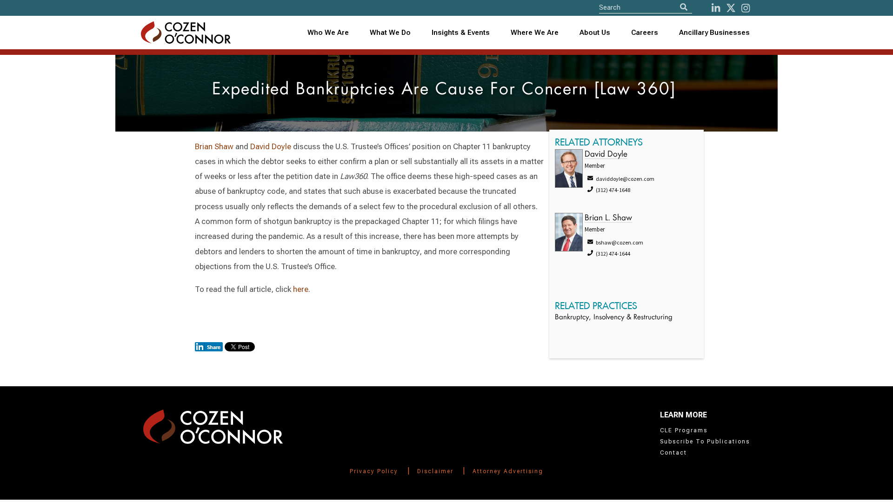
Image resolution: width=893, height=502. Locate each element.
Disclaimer (435, 471)
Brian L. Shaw (608, 218)
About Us (595, 32)
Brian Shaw (214, 146)
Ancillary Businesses (714, 32)
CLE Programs (683, 430)
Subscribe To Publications (705, 441)
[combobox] (460, 33)
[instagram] (745, 8)
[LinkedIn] (716, 8)
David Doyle (270, 146)
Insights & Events (461, 32)
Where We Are (535, 32)
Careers (644, 32)
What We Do (390, 32)
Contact (673, 452)
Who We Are (328, 32)
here (300, 289)
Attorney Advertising (508, 471)
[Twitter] (731, 8)
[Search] (684, 7)
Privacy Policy (374, 471)
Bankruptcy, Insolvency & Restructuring (614, 317)
